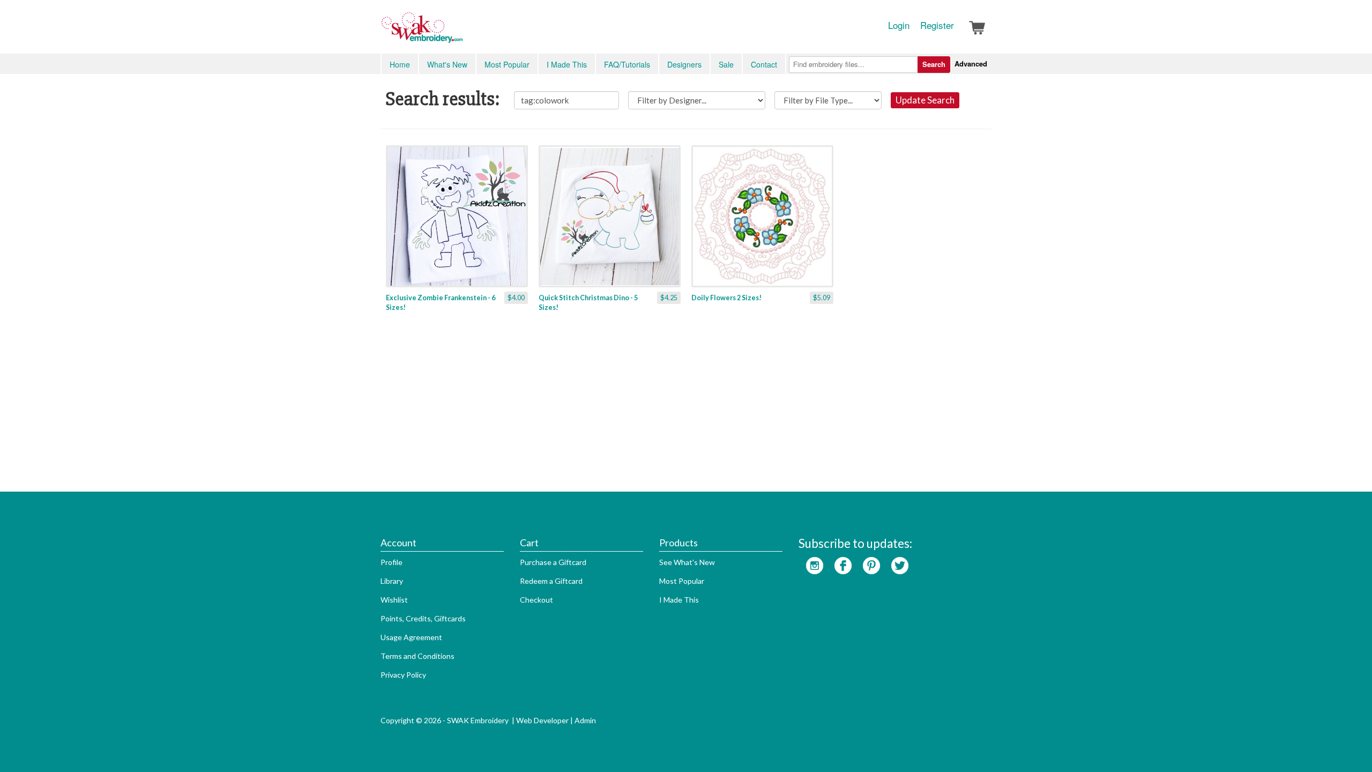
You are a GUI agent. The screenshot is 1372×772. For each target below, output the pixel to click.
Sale (726, 64)
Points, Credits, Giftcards (423, 618)
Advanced (971, 63)
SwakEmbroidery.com (461, 32)
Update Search (925, 100)
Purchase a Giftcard (553, 562)
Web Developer (542, 720)
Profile (391, 562)
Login (898, 25)
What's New (447, 64)
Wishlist (394, 599)
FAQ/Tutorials (627, 64)
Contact (764, 64)
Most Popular (507, 64)
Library (392, 580)
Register (937, 25)
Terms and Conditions (417, 655)
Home (400, 64)
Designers (684, 64)
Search (933, 64)
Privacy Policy (403, 674)
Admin (585, 720)
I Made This (567, 64)
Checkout (536, 599)
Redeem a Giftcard (551, 580)
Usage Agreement (411, 637)
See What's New (687, 562)
